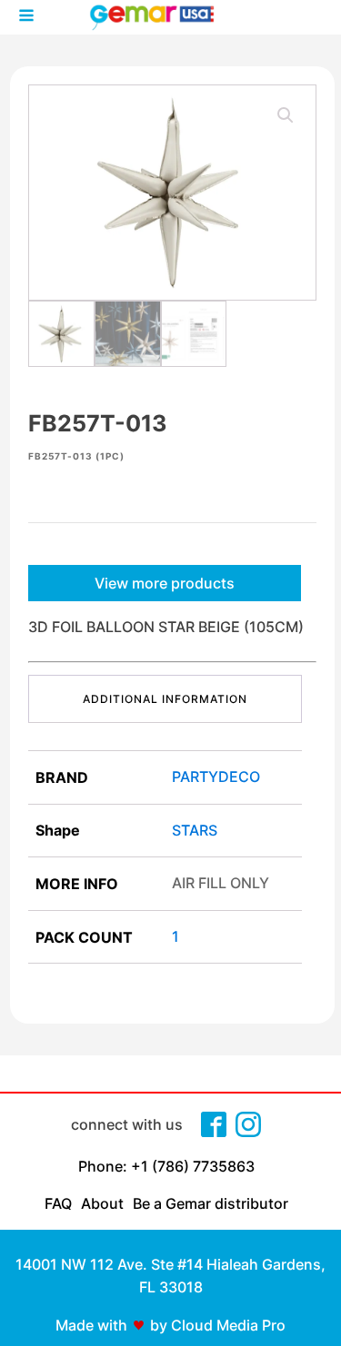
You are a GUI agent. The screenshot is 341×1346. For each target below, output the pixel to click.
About (102, 1203)
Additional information (165, 699)
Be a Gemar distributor (210, 1203)
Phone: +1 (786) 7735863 (166, 1166)
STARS (194, 830)
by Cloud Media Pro (218, 1325)
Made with (91, 1325)
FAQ (58, 1203)
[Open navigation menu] (26, 17)
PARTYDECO (216, 776)
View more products (165, 583)
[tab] (164, 699)
